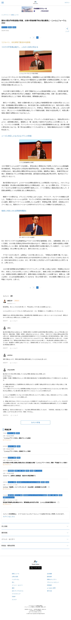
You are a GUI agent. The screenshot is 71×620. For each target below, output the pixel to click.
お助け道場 (15, 576)
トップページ (5, 15)
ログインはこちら (9, 516)
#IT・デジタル (38, 470)
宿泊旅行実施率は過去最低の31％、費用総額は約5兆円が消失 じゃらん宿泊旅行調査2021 (29, 502)
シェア (67, 31)
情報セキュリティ (52, 579)
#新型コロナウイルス (8, 497)
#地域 (31, 470)
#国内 (10, 27)
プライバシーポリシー (53, 582)
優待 (13, 588)
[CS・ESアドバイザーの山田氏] (35, 236)
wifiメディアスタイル (17, 591)
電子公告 (49, 591)
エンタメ (14, 599)
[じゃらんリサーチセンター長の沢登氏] (35, 72)
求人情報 (4, 526)
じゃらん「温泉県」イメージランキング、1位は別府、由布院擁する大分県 (24, 487)
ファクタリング (16, 593)
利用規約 (49, 585)
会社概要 (49, 573)
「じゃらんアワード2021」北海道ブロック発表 (17, 451)
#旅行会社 (10, 495)
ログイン (67, 2)
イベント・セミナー (8, 539)
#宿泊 (14, 27)
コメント (8, 440)
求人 (13, 582)
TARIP (13, 596)
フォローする (37, 567)
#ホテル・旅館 (11, 433)
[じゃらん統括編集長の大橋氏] (35, 161)
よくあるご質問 (51, 588)
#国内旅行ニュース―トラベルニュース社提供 (28, 482)
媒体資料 (49, 576)
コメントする (35, 422)
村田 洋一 (10, 300)
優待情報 (4, 532)
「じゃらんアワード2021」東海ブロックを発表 (17, 438)
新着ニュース (14, 15)
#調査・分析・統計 (19, 470)
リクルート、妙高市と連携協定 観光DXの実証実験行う (19, 475)
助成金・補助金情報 (8, 545)
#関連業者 (10, 470)
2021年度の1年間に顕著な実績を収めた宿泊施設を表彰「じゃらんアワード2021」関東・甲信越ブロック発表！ (35, 462)
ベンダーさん (15, 579)
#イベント (4, 27)
